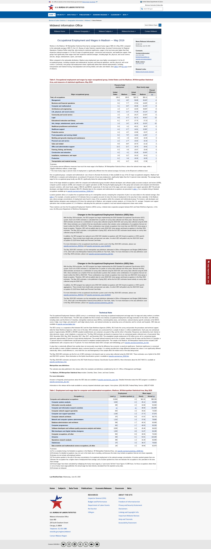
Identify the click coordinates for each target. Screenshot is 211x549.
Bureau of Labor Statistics (57, 20)
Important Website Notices (129, 516)
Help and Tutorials (126, 519)
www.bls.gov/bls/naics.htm (58, 362)
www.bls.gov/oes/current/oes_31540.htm (80, 191)
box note (124, 67)
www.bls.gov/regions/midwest (143, 59)
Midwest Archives (128, 31)
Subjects (62, 488)
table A (116, 67)
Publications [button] (84, 15)
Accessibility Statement (128, 523)
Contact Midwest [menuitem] (151, 31)
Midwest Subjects (105, 31)
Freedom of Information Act (129, 502)
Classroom (119, 488)
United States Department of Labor (152, 2)
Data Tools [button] (71, 15)
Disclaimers (123, 509)
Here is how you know (88, 2)
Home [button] (51, 15)
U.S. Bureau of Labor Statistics (69, 7)
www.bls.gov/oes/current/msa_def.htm (101, 254)
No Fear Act (92, 509)
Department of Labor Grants (99, 505)
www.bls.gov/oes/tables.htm (66, 324)
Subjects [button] (60, 15)
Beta (129, 488)
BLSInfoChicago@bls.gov (142, 57)
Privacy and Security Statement (130, 505)
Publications (86, 488)
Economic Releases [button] (100, 15)
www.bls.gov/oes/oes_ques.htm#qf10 (99, 246)
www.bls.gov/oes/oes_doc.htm (59, 382)
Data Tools (73, 488)
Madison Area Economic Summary (145, 71)
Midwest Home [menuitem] (59, 31)
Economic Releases (104, 488)
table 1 (135, 189)
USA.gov (91, 512)
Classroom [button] (115, 15)
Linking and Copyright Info (129, 512)
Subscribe (160, 5)
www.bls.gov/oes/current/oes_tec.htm (137, 343)
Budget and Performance (97, 502)
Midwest (88, 20)
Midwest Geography (81, 31)
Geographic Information (75, 20)
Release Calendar (150, 5)
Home (52, 488)
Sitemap (122, 498)
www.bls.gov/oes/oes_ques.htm (108, 380)
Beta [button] (125, 15)
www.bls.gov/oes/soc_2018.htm (74, 246)
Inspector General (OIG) (97, 498)
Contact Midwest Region (58, 536)
